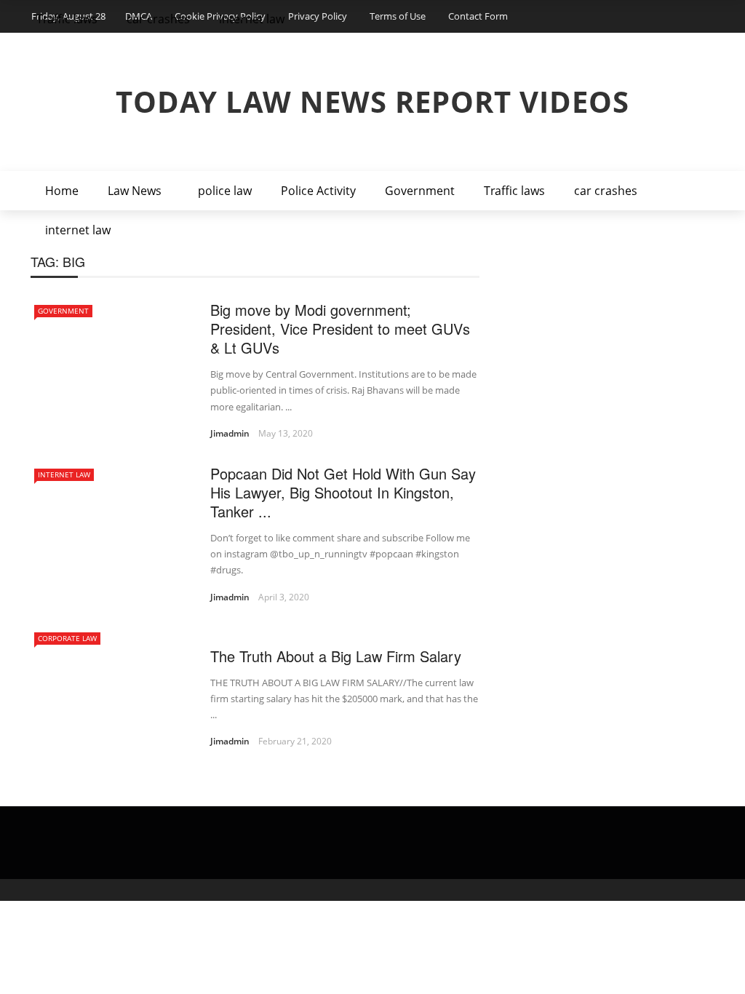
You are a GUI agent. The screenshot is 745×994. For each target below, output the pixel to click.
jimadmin (230, 433)
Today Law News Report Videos (372, 101)
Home (62, 191)
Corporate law (67, 638)
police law (225, 191)
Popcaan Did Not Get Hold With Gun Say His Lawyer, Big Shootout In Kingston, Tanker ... (343, 492)
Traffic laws (514, 191)
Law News (135, 191)
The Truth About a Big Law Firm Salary (335, 656)
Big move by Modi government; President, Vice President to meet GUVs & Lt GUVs (340, 328)
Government (420, 191)
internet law (78, 230)
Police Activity (318, 191)
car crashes (605, 191)
